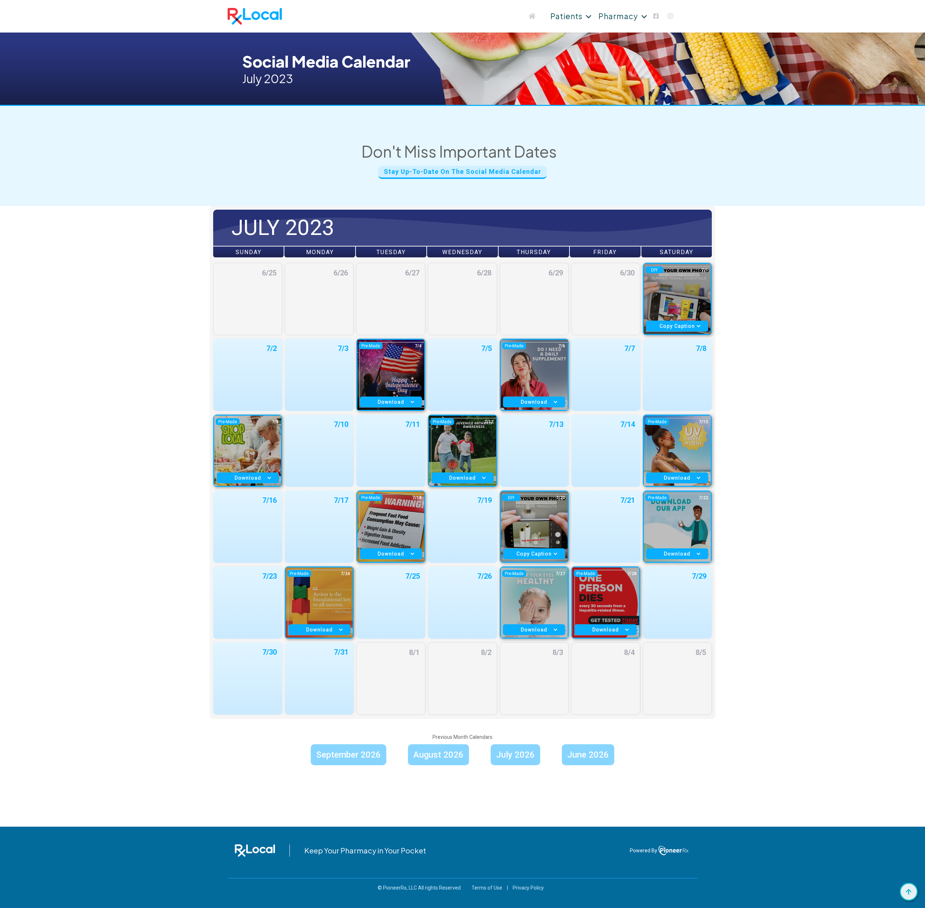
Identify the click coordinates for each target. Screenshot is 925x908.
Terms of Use (487, 888)
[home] (255, 16)
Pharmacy (618, 16)
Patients (566, 16)
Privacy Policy (528, 888)
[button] (570, 16)
